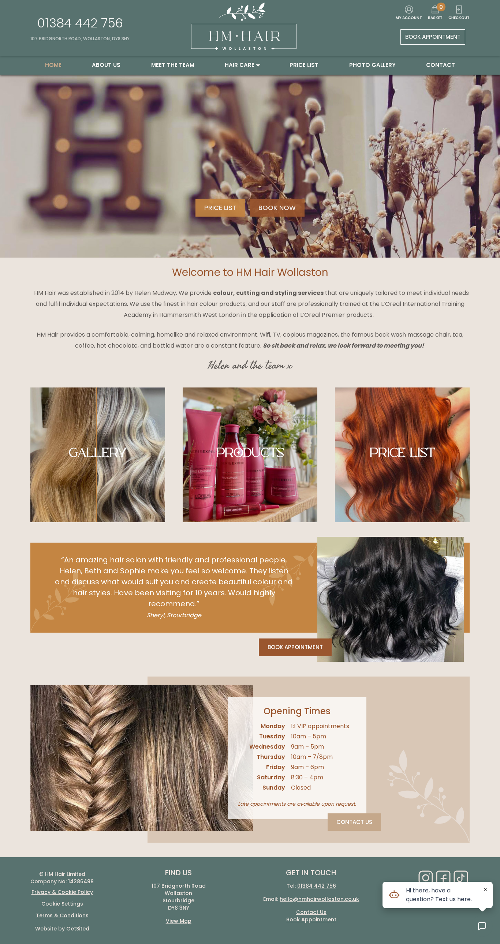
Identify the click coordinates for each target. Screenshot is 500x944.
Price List (220, 207)
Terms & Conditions (62, 915)
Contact (440, 65)
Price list (304, 65)
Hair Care (239, 65)
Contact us (354, 822)
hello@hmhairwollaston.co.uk (319, 899)
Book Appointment (432, 37)
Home (53, 65)
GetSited (77, 928)
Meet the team (172, 65)
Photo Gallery (372, 65)
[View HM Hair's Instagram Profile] (425, 878)
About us (106, 65)
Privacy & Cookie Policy (62, 892)
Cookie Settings (62, 903)
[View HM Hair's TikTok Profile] (461, 878)
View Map (178, 921)
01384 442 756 (80, 23)
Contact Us (311, 912)
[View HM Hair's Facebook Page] (443, 878)
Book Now (277, 207)
